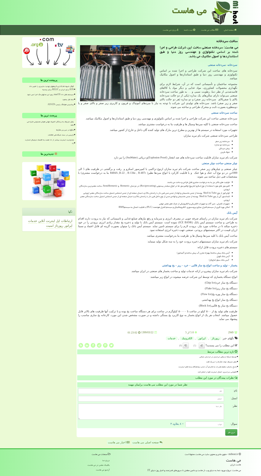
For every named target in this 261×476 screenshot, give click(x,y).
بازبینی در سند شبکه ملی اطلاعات (61, 135)
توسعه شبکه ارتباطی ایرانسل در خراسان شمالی (218, 357)
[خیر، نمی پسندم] (186, 345)
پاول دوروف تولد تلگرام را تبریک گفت (221, 362)
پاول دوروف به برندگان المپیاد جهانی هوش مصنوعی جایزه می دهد (50, 123)
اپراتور (202, 338)
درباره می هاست (170, 30)
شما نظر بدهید (68, 99)
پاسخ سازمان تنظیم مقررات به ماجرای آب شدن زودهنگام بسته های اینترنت (207, 367)
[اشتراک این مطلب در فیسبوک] (93, 345)
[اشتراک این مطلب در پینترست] (105, 345)
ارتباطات (66, 221)
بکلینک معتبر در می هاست (99, 465)
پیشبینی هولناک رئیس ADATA (61, 104)
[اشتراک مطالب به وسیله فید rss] (80, 345)
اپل (58, 221)
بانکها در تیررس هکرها (65, 130)
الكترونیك (187, 338)
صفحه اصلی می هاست (146, 442)
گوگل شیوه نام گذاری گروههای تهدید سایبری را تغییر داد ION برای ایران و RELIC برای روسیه (51, 87)
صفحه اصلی (229, 30)
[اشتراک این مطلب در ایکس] (111, 345)
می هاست (189, 10)
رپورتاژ (215, 338)
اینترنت (50, 221)
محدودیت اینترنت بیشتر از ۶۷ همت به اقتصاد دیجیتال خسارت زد (49, 141)
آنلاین (41, 221)
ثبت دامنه (188, 30)
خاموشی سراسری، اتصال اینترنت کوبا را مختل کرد (217, 372)
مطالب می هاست (208, 30)
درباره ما (106, 460)
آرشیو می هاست (103, 470)
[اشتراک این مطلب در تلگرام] (99, 345)
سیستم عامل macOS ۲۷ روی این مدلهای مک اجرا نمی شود (50, 94)
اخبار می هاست (117, 442)
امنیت (49, 225)
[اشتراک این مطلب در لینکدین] (87, 345)
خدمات (172, 338)
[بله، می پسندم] (202, 345)
